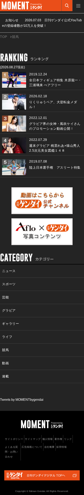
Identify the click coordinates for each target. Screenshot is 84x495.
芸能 (5, 297)
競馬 (5, 350)
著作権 (58, 439)
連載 (5, 376)
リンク (68, 439)
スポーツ (9, 284)
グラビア (9, 310)
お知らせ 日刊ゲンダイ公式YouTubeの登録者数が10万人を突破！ (42, 22)
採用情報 (61, 447)
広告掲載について (32, 447)
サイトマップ (33, 439)
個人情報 (47, 439)
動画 (5, 363)
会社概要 (49, 447)
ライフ (7, 337)
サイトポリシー (14, 439)
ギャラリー (10, 323)
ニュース (9, 271)
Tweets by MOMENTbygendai (21, 399)
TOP (3, 37)
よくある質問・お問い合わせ (11, 452)
